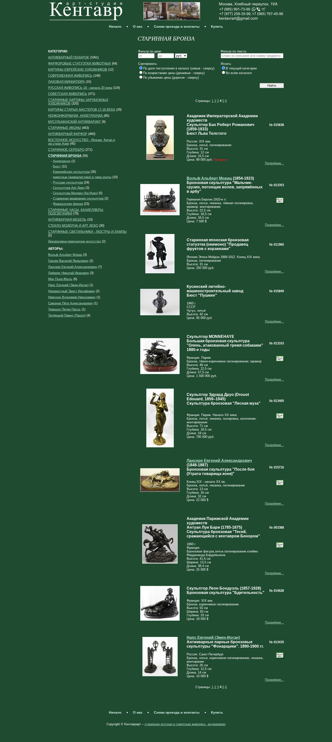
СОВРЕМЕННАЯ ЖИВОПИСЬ (70, 75)
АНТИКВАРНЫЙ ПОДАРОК (68, 57)
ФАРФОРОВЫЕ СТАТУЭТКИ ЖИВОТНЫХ (79, 63)
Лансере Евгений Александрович (72, 267)
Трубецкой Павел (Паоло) (67, 315)
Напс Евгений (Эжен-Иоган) (68, 285)
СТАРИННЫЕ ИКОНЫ (64, 128)
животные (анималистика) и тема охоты (82, 177)
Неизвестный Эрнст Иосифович (71, 291)
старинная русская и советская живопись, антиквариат (185, 724)
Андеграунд (61, 161)
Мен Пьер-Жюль (60, 279)
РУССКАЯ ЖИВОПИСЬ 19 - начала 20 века (80, 88)
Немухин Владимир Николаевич (72, 297)
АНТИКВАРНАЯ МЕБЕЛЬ (67, 219)
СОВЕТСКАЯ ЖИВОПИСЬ (67, 94)
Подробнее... (274, 163)
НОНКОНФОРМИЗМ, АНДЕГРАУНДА (76, 115)
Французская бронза (68, 204)
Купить (217, 26)
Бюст (57, 166)
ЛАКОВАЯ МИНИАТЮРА (66, 81)
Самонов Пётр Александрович (70, 303)
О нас (137, 26)
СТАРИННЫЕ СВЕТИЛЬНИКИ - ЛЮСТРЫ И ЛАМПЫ (87, 231)
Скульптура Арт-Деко (69, 188)
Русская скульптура (68, 182)
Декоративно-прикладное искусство (74, 241)
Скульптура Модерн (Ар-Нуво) (75, 193)
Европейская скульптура (71, 172)
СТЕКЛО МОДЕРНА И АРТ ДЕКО (73, 225)
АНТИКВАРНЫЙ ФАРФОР (67, 134)
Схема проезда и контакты (177, 26)
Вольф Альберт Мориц (65, 255)
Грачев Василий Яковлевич (68, 261)
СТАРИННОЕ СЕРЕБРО (66, 149)
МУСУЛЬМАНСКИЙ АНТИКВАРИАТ (74, 122)
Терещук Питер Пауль (64, 309)
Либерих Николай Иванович (68, 273)
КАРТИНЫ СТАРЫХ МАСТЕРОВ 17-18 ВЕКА (81, 109)
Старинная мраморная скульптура (78, 198)
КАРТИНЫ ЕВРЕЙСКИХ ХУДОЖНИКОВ (77, 69)
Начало (115, 26)
